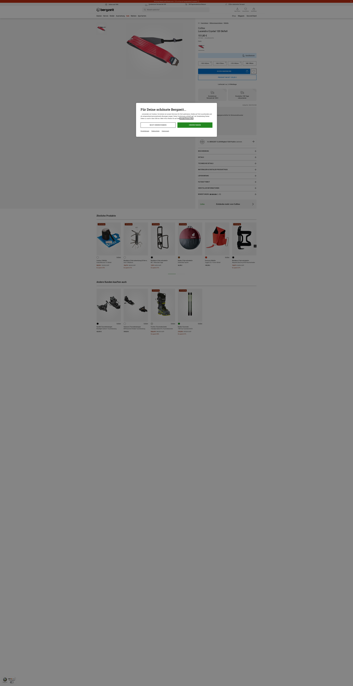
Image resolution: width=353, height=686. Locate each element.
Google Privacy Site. (186, 118)
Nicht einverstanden (158, 125)
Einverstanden (195, 125)
